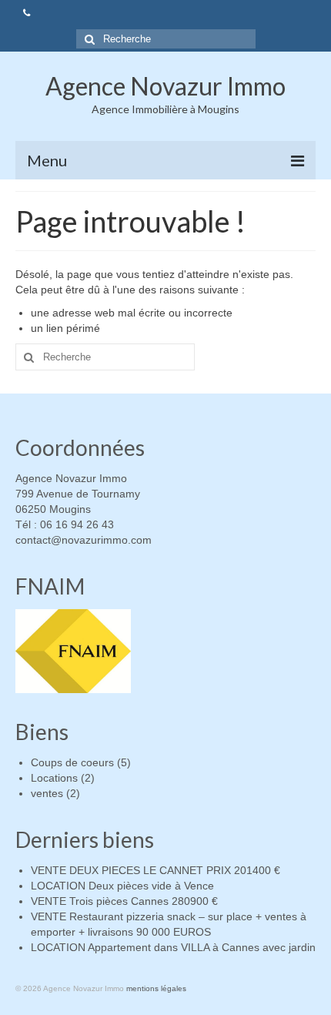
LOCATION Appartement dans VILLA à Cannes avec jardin (173, 947)
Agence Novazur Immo (165, 86)
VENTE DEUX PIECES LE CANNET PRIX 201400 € (155, 870)
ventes (47, 793)
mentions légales (156, 988)
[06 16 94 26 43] (26, 13)
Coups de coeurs (72, 762)
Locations (54, 778)
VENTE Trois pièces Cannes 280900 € (124, 901)
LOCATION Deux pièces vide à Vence (122, 885)
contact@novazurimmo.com (83, 540)
